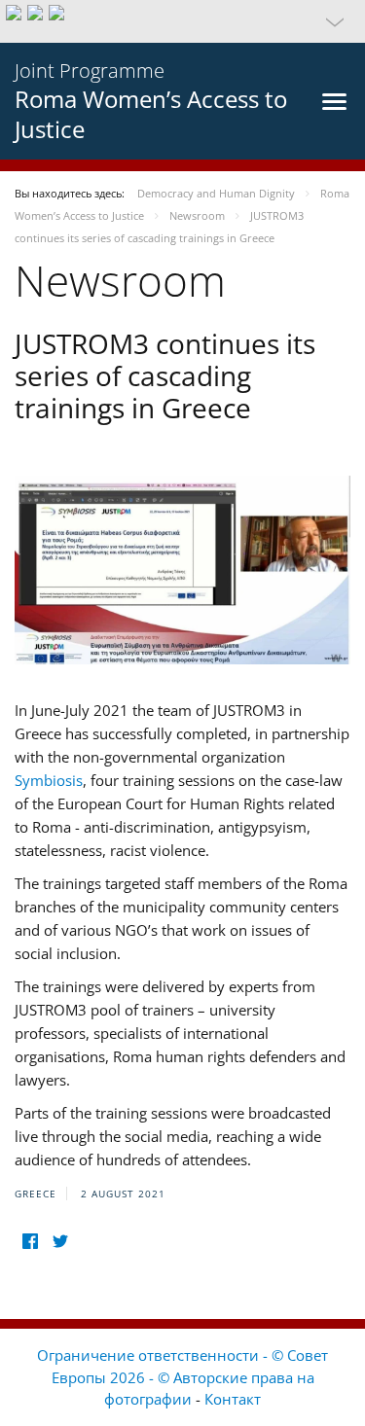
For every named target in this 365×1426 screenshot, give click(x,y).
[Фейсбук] (30, 1241)
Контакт (232, 1398)
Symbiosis (49, 780)
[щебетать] (60, 1241)
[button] (182, 21)
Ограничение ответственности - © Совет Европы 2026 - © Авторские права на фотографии (182, 1376)
